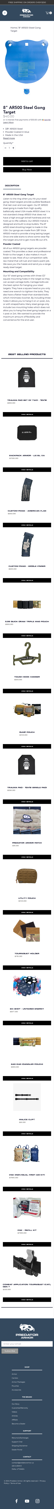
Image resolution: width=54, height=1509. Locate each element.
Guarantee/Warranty (20, 1408)
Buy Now (27, 169)
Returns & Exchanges (20, 1438)
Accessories (16, 1390)
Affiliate (15, 1420)
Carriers (15, 1378)
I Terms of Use (15, 1483)
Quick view (27, 388)
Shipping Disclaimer (20, 1446)
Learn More (8, 122)
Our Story (15, 1404)
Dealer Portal (17, 1450)
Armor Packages (18, 1382)
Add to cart (27, 161)
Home (13, 27)
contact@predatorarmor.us (23, 1463)
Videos (14, 1412)
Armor (14, 1374)
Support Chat (17, 1442)
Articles (15, 1416)
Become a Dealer (18, 1424)
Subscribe (10, 1351)
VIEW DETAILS (27, 414)
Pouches (15, 1386)
